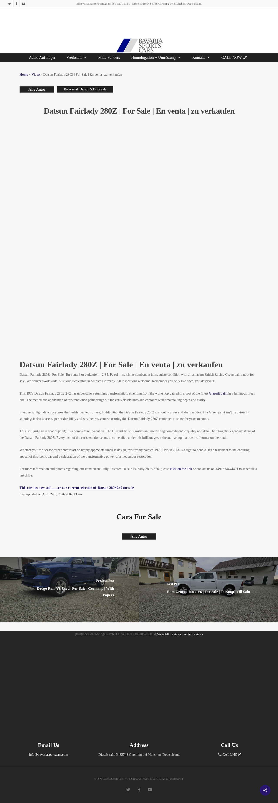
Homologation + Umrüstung (153, 57)
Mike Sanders (109, 57)
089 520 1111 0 (121, 3)
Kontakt (198, 57)
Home (24, 74)
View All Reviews (169, 634)
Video (35, 74)
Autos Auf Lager (42, 57)
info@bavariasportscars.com (93, 3)
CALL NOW (231, 57)
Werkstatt (74, 57)
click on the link (181, 469)
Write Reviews (193, 634)
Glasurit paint (217, 393)
